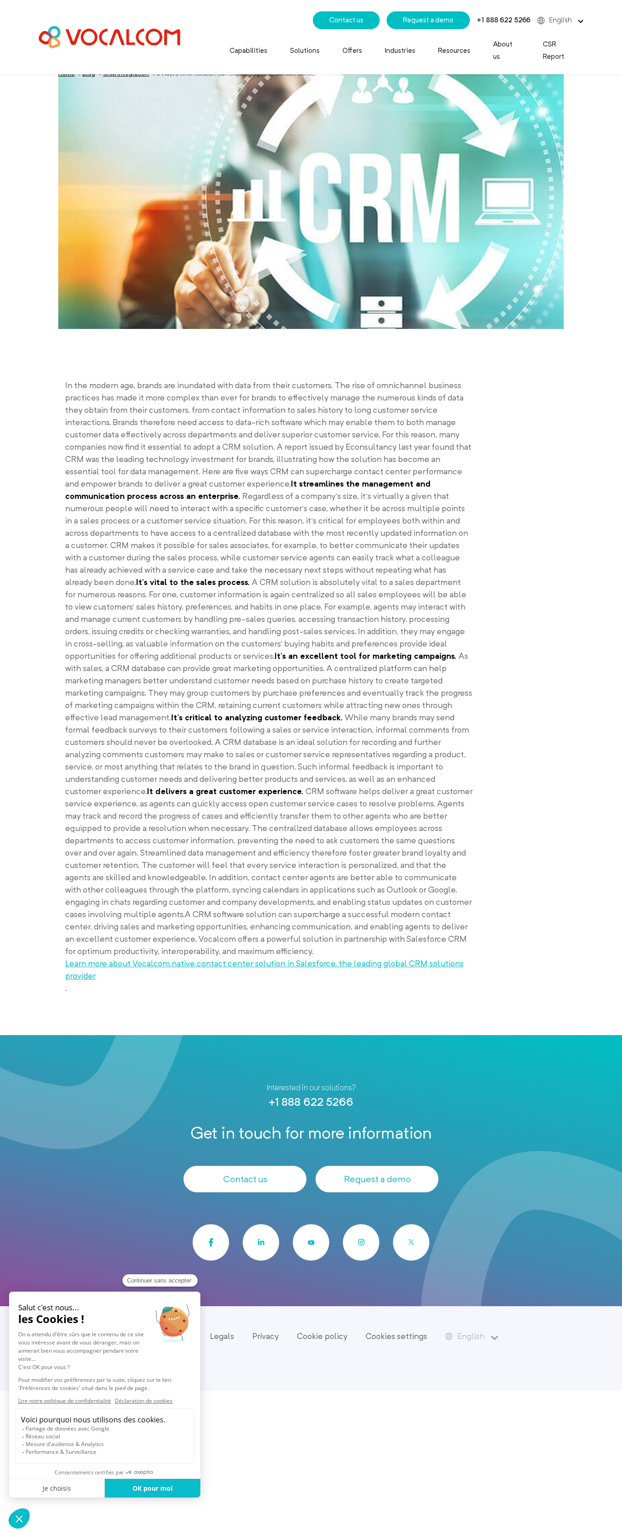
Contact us (346, 20)
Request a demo (428, 20)
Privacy (265, 1336)
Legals (222, 1336)
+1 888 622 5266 (503, 20)
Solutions (305, 50)
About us (502, 50)
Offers (352, 50)
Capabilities (248, 50)
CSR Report (553, 50)
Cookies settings (396, 1336)
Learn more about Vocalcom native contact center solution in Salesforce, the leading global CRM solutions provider (264, 969)
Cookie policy (322, 1336)
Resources (454, 50)
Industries (400, 50)
